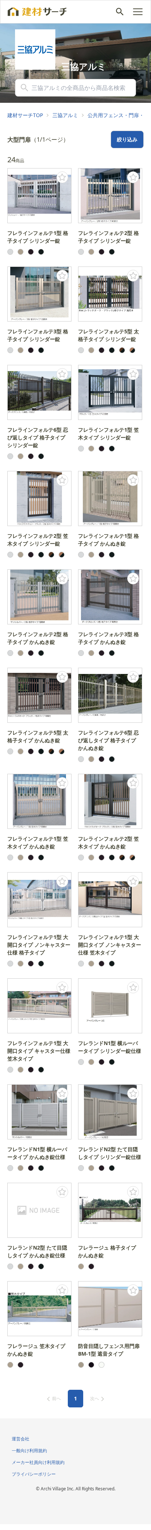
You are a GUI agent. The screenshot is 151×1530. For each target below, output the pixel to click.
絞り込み (127, 139)
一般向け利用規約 (29, 1450)
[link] (25, 115)
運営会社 (20, 1439)
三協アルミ (65, 115)
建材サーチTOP (25, 115)
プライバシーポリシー (34, 1474)
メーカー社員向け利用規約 (38, 1462)
